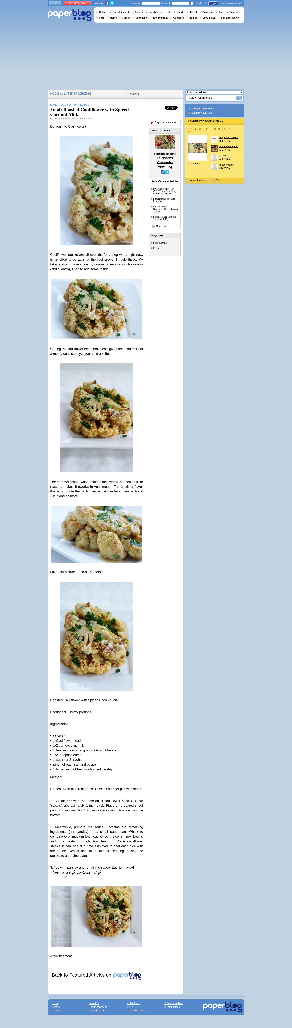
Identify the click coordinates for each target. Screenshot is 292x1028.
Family (126, 17)
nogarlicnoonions (228, 137)
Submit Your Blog (202, 113)
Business (207, 12)
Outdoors (178, 17)
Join (218, 180)
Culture (103, 12)
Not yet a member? (203, 108)
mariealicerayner (228, 146)
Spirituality (141, 17)
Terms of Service (98, 1007)
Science (234, 12)
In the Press (133, 1003)
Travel (193, 12)
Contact (56, 1007)
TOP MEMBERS (221, 129)
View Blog (165, 167)
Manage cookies (136, 1010)
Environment (160, 17)
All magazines (172, 1007)
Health (167, 12)
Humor (193, 17)
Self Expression (230, 17)
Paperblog (70, 15)
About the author (199, 180)
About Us (94, 1003)
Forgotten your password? (231, 3)
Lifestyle (153, 12)
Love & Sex (209, 17)
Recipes (157, 248)
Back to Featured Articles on (82, 975)
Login (213, 3)
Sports (180, 12)
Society (138, 12)
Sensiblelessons (63, 118)
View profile (165, 162)
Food (101, 17)
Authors (134, 93)
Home (55, 3)
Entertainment (121, 12)
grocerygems (226, 164)
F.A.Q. (130, 1007)
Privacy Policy (96, 1010)
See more (161, 226)
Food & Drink (160, 242)
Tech (221, 12)
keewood (224, 155)
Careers (56, 1010)
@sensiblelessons (82, 118)
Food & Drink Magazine (70, 93)
